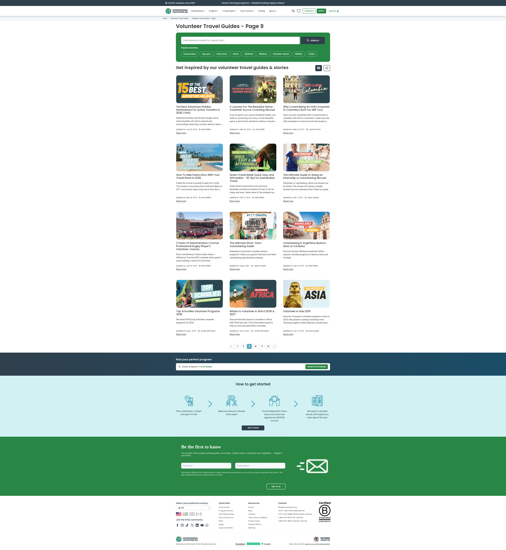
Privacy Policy (254, 521)
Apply (321, 11)
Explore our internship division (317, 544)
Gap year (206, 54)
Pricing (262, 11)
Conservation (189, 54)
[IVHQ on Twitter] (192, 525)
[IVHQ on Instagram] (182, 525)
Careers (252, 514)
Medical (263, 54)
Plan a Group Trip (226, 517)
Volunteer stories (281, 54)
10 (256, 346)
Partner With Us (254, 524)
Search (314, 40)
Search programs (316, 366)
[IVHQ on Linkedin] (197, 525)
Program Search (226, 510)
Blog (250, 510)
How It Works (224, 507)
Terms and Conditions (257, 517)
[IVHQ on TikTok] (187, 525)
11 (262, 346)
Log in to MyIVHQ (226, 528)
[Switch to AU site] (186, 513)
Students (249, 54)
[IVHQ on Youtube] (202, 525)
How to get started (253, 384)
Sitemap (252, 528)
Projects (213, 11)
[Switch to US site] (179, 513)
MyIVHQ (333, 11)
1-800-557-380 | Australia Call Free (292, 521)
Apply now (253, 428)
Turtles (311, 54)
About (272, 11)
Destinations (197, 11)
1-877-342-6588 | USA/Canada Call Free (295, 514)
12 (268, 346)
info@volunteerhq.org (287, 507)
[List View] (326, 68)
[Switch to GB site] (192, 513)
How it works (246, 11)
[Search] (293, 11)
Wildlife (298, 54)
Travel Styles (229, 11)
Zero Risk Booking (226, 514)
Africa (236, 54)
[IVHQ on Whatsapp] (206, 525)
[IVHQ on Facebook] (177, 525)
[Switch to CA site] (199, 513)
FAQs (221, 521)
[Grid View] (318, 68)
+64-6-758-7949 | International (291, 510)
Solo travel (222, 54)
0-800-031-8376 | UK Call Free (290, 517)
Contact (309, 11)
